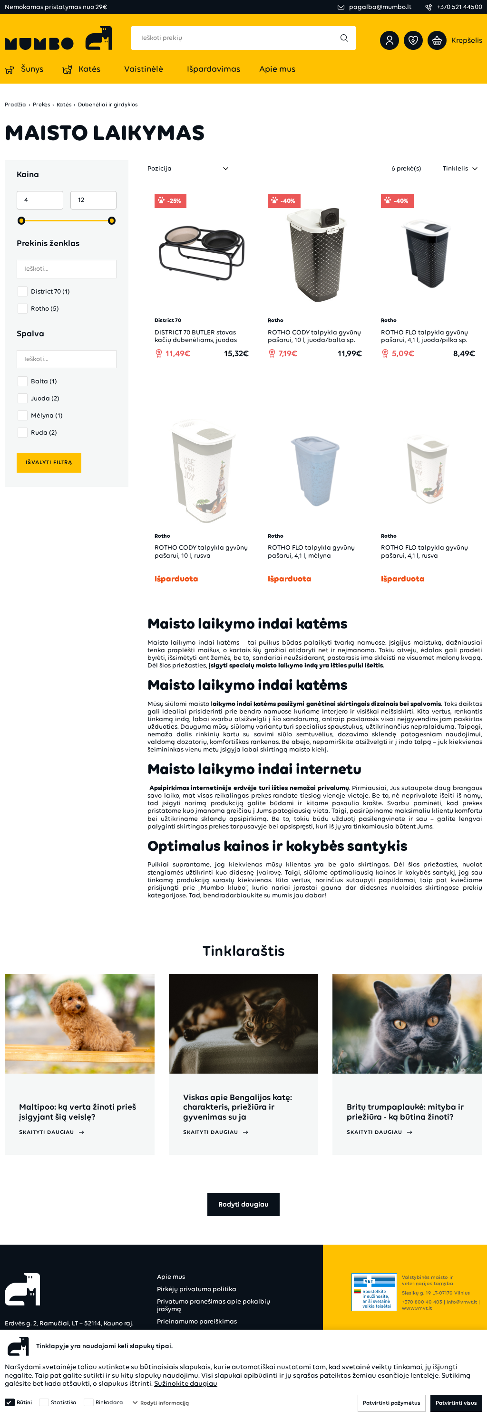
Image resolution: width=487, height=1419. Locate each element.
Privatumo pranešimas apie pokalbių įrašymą (213, 1305)
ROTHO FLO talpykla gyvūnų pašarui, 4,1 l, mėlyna (311, 551)
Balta (44, 381)
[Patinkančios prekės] (413, 40)
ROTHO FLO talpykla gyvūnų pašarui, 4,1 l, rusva (424, 551)
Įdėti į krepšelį (206, 380)
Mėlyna (47, 415)
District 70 (50, 291)
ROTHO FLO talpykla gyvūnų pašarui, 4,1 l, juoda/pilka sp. (424, 336)
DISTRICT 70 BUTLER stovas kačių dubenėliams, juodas (196, 336)
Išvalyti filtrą (49, 462)
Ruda (44, 433)
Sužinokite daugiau (185, 1383)
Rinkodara (109, 1402)
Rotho (45, 309)
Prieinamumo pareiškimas (197, 1321)
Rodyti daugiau (243, 1204)
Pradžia (15, 104)
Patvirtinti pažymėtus (391, 1403)
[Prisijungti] (389, 40)
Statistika (64, 1402)
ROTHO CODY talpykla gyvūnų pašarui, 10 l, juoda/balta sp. (314, 336)
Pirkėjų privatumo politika (196, 1289)
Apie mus (171, 1277)
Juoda (45, 398)
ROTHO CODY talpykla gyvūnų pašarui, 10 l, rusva (201, 551)
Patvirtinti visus (456, 1403)
